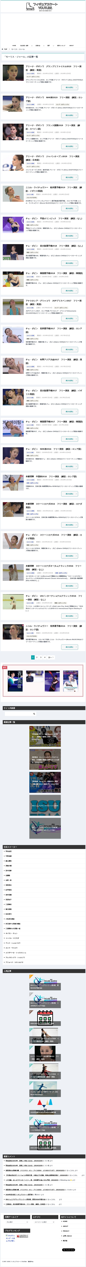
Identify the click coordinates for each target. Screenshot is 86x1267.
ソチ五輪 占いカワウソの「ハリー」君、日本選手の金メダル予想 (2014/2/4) (32, 1180)
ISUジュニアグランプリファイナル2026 (45, 806)
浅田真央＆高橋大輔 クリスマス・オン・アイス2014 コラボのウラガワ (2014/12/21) (35, 1170)
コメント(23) (30, 480)
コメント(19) (30, 335)
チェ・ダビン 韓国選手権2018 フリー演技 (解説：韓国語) (54, 273)
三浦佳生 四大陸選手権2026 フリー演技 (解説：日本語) (25, 1204)
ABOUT (71, 45)
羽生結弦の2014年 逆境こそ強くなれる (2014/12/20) (24, 1161)
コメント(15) (30, 132)
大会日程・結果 (24, 45)
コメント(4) (30, 425)
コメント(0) (30, 194)
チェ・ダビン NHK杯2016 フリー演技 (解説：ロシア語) (53, 449)
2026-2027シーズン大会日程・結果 (42, 1023)
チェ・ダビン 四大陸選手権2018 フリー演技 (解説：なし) (54, 246)
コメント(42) (30, 573)
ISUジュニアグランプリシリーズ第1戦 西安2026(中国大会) (26, 1199)
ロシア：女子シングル (33, 76)
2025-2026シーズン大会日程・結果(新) (43, 1148)
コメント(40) (30, 104)
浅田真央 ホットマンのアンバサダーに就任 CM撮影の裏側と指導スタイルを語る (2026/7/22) (45, 759)
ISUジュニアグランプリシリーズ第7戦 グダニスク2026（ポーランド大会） (45, 829)
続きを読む (69, 87)
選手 (49, 45)
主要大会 (38, 45)
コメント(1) (30, 542)
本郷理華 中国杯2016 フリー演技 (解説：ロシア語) (51, 476)
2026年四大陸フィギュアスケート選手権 (19, 1194)
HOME (14, 45)
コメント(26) (30, 163)
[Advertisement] (43, 28)
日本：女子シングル (32, 483)
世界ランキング (61, 45)
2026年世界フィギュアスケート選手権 (43, 1112)
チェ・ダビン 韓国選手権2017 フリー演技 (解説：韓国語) (54, 422)
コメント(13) (30, 222)
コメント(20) (30, 366)
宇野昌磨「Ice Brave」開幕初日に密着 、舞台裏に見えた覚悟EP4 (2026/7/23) (45, 783)
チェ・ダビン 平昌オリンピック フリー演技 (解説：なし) (54, 218)
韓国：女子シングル (32, 225)
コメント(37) (30, 73)
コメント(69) (30, 511)
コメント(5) (30, 276)
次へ (50, 657)
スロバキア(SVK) (31, 197)
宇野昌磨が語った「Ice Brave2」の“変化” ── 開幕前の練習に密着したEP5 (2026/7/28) (45, 736)
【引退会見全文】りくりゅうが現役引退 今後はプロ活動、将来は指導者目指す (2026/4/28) (37, 1175)
